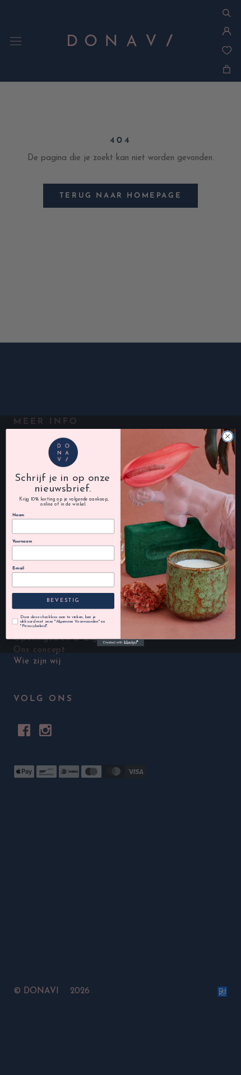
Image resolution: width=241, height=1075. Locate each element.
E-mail (18, 568)
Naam (18, 515)
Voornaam (22, 542)
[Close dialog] (228, 436)
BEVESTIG (63, 601)
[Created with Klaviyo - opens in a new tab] (120, 642)
